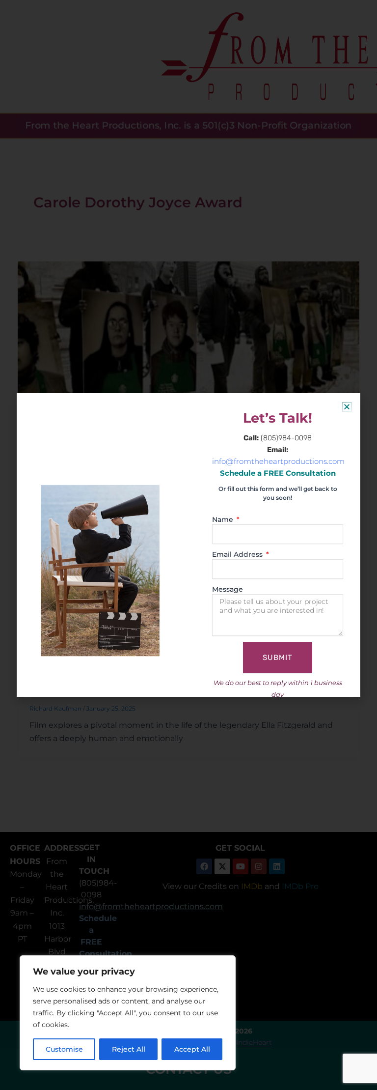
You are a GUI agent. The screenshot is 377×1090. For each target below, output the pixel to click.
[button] (346, 406)
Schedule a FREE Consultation (278, 473)
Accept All (192, 1049)
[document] (188, 545)
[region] (128, 1012)
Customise (64, 1049)
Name (223, 519)
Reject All (128, 1049)
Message (227, 589)
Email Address (238, 554)
